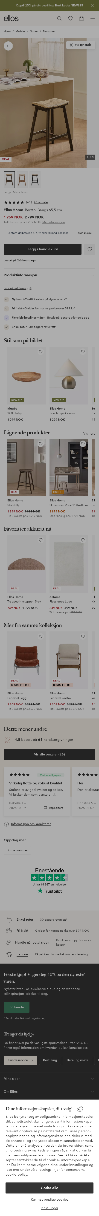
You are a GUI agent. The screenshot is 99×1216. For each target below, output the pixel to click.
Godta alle (49, 1188)
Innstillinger (49, 1208)
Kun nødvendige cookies (49, 1199)
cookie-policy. (17, 1174)
